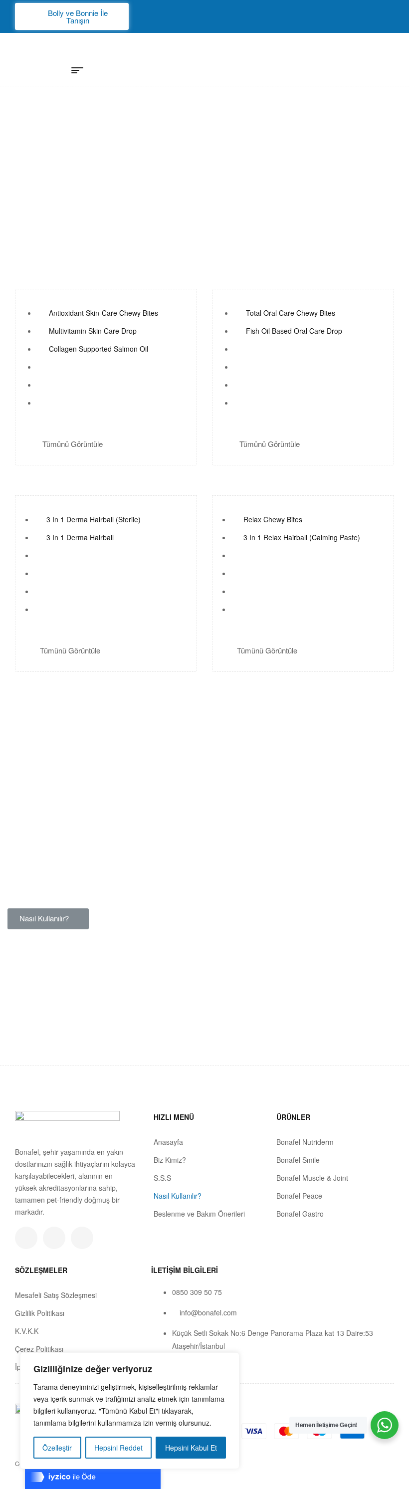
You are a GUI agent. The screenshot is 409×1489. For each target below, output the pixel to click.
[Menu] (81, 70)
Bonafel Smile (298, 1160)
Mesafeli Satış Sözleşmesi (56, 1295)
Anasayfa (168, 1142)
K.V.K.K (26, 1331)
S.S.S (162, 1178)
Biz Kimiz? (170, 1160)
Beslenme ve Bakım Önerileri (199, 1214)
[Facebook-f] (54, 1238)
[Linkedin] (82, 1238)
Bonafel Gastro (300, 1214)
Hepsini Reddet (118, 1448)
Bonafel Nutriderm (305, 1142)
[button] (72, 16)
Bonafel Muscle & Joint (312, 1178)
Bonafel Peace (299, 1196)
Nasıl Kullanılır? (178, 1196)
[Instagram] (26, 1238)
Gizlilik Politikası (39, 1313)
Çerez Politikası (39, 1349)
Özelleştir (57, 1448)
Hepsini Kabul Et (191, 1448)
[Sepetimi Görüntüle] (357, 62)
